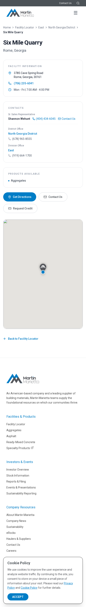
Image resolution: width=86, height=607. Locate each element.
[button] (43, 269)
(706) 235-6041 (24, 83)
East (41, 27)
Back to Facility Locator (23, 338)
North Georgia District (61, 27)
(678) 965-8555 (22, 138)
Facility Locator (24, 27)
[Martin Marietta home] (22, 378)
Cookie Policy (29, 587)
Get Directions (22, 196)
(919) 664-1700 (22, 155)
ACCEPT (18, 596)
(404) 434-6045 (46, 118)
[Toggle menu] (76, 13)
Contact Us (65, 3)
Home (7, 27)
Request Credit (22, 208)
